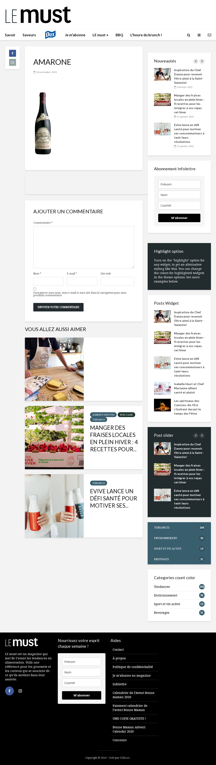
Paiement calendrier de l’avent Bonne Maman (130, 708)
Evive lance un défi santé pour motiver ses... (113, 498)
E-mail (72, 273)
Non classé (126, 414)
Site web (106, 273)
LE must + (100, 35)
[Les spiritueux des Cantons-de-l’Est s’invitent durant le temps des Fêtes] (162, 405)
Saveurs (29, 35)
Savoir (10, 35)
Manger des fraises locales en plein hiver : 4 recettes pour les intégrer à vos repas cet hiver (189, 103)
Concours (120, 740)
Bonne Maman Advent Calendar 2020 (129, 729)
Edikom (125, 758)
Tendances (98, 419)
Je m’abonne (75, 35)
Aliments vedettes (103, 414)
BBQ (119, 35)
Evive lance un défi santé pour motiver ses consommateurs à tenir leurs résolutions (189, 133)
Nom (37, 273)
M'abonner (179, 218)
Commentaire (43, 223)
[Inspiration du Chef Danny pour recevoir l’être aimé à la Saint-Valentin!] (54, 369)
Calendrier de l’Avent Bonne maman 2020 (133, 695)
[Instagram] (20, 691)
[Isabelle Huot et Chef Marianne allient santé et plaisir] (162, 388)
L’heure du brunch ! (146, 35)
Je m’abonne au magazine (132, 675)
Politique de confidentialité (133, 667)
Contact (118, 649)
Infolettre (120, 684)
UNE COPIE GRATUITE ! (129, 718)
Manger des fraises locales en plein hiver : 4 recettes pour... (114, 438)
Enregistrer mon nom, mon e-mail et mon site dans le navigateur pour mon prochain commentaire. (79, 294)
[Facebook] (9, 691)
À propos (119, 658)
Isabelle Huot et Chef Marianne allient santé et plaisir (189, 388)
